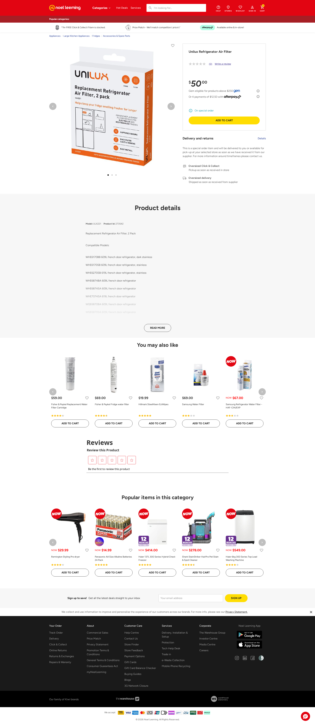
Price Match (94, 638)
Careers (203, 650)
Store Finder (131, 644)
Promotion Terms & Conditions (98, 652)
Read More (157, 327)
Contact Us (131, 638)
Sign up (236, 598)
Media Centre (207, 644)
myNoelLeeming (96, 672)
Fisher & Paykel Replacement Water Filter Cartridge (69, 406)
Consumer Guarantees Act (102, 666)
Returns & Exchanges (61, 656)
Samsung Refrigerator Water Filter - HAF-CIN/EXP (244, 406)
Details (262, 138)
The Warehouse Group (212, 632)
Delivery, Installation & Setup (175, 634)
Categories (100, 8)
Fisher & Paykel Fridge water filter (112, 404)
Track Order (56, 632)
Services (136, 7)
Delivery (54, 638)
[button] (252, 8)
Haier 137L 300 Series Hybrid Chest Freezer (156, 558)
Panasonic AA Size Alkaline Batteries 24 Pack (113, 558)
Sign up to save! (77, 598)
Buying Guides (132, 674)
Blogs (127, 679)
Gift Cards (130, 662)
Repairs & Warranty (60, 662)
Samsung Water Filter (193, 404)
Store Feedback (133, 650)
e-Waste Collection (173, 660)
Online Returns (58, 650)
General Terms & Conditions (103, 660)
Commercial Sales (97, 632)
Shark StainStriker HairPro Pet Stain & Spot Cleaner (200, 558)
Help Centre (131, 632)
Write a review (223, 63)
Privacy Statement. (236, 611)
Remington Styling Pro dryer (65, 556)
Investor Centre (208, 638)
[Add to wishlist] (173, 46)
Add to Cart (224, 120)
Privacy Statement (97, 644)
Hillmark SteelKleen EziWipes (153, 404)
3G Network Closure (136, 685)
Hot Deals (122, 7)
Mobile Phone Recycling (176, 666)
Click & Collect (58, 644)
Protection (168, 642)
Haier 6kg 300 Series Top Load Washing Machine (241, 558)
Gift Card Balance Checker (140, 668)
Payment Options (134, 656)
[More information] (258, 91)
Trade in (166, 654)
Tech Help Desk (171, 648)
